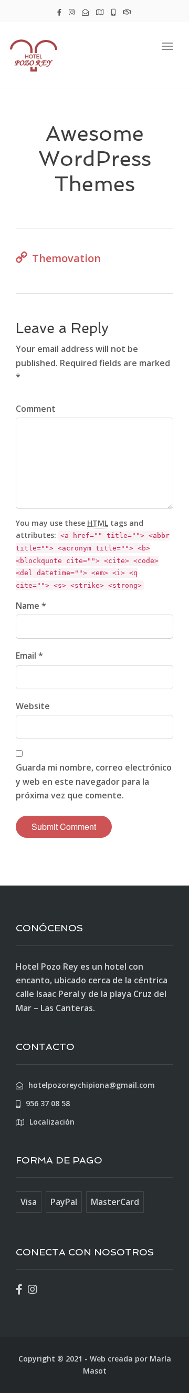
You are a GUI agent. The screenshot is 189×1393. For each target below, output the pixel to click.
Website (33, 706)
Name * (31, 605)
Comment (36, 408)
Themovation (66, 258)
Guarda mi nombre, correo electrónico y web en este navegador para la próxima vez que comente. (94, 781)
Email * (29, 655)
